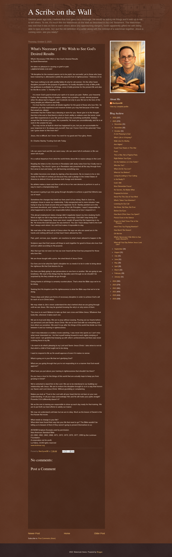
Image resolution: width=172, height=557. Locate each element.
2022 (115, 288)
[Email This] (63, 451)
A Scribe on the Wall (60, 12)
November (118, 128)
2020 (115, 295)
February (117, 273)
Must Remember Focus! (123, 186)
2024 (115, 281)
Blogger (99, 552)
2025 (115, 121)
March (116, 270)
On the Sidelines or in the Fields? (126, 162)
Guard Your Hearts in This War (125, 148)
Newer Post (34, 533)
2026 (115, 118)
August (117, 252)
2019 (115, 299)
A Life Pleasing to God (122, 134)
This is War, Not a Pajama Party (125, 155)
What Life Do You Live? (122, 169)
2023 (115, 285)
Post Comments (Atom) (47, 538)
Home (67, 533)
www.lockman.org (38, 445)
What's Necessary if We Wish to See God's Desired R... (127, 238)
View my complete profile (119, 107)
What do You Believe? (122, 172)
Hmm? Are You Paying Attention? (126, 227)
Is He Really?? (119, 179)
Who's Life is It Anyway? (123, 137)
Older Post (99, 533)
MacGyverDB (117, 103)
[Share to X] (68, 451)
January (117, 277)
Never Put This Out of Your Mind (126, 197)
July (116, 256)
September (118, 249)
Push (116, 151)
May (116, 263)
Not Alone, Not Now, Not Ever (124, 207)
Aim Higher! (118, 144)
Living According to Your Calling (125, 176)
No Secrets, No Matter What (124, 190)
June (116, 259)
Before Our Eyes (120, 211)
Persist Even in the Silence (124, 218)
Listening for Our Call (121, 204)
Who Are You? (119, 165)
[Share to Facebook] (70, 451)
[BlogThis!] (66, 451)
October (117, 131)
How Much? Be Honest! (122, 230)
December (118, 124)
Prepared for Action (121, 193)
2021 (115, 292)
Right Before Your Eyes (122, 158)
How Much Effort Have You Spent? (126, 214)
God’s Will (117, 183)
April (116, 266)
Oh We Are (118, 233)
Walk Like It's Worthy (121, 141)
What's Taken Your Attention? (124, 200)
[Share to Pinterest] (73, 451)
